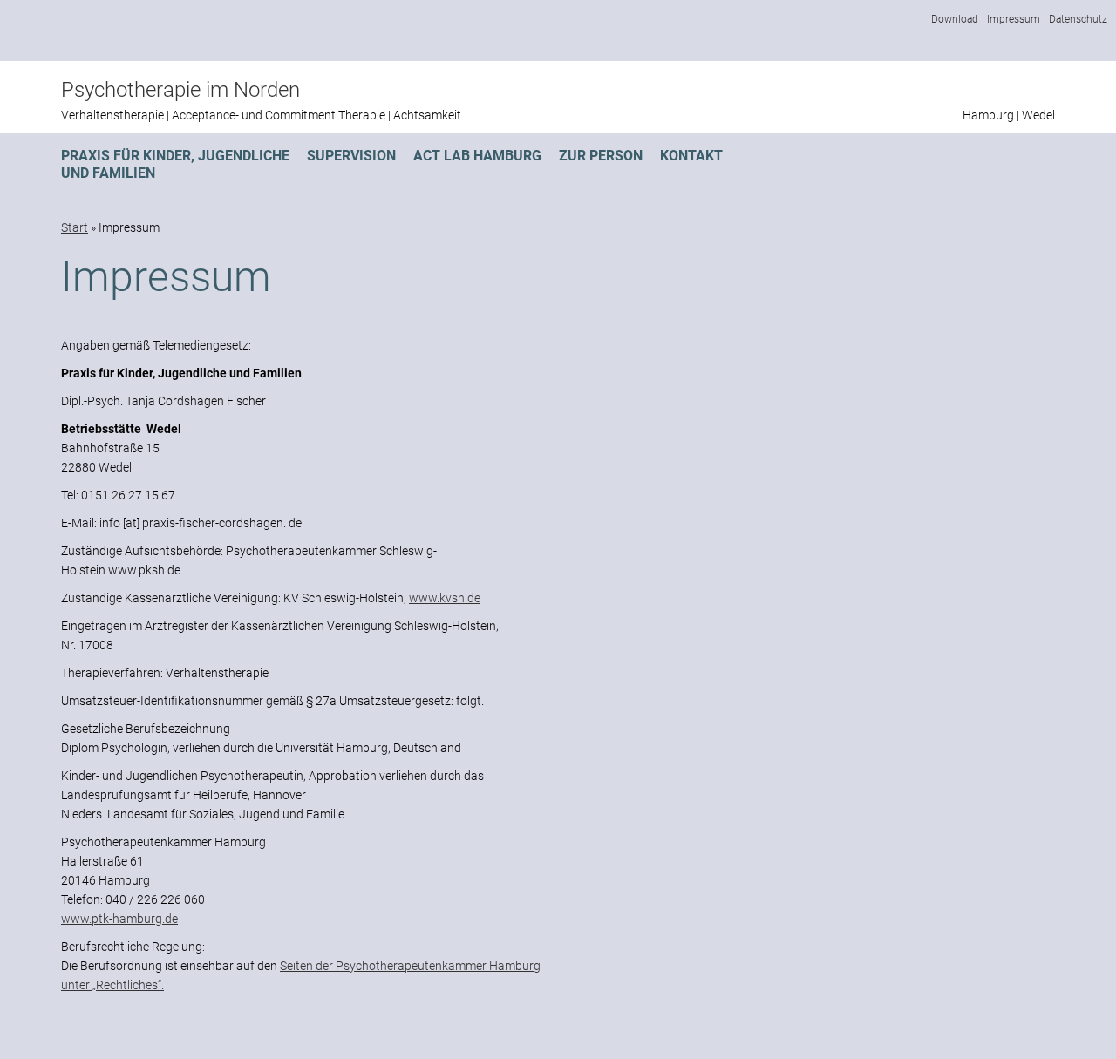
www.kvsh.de (444, 598)
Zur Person (601, 155)
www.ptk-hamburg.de (119, 919)
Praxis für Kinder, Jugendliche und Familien (175, 164)
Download (954, 19)
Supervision (351, 155)
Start (74, 227)
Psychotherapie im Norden (180, 90)
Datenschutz (1078, 19)
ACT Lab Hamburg (477, 155)
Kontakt (691, 155)
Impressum (1013, 19)
